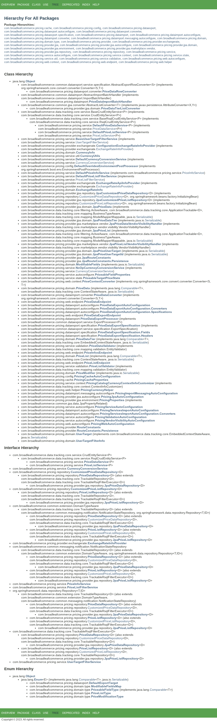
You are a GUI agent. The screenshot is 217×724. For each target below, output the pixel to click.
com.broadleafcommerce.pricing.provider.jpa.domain (165, 45)
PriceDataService (104, 128)
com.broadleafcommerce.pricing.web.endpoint (89, 62)
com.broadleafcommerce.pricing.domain (181, 38)
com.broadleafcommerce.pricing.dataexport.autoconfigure (39, 31)
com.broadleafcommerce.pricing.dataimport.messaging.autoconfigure (113, 38)
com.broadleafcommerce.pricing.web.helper (145, 62)
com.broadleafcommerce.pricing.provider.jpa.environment (39, 48)
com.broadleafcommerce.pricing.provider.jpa (31, 45)
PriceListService (103, 135)
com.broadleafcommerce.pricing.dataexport (129, 28)
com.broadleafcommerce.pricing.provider (86, 41)
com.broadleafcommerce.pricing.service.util (31, 58)
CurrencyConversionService (94, 162)
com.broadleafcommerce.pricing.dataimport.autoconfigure (165, 34)
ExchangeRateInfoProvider (114, 149)
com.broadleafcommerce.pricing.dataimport (101, 34)
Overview (8, 4)
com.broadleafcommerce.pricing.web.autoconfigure (153, 58)
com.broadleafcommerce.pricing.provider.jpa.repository (37, 51)
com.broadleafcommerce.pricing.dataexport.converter (108, 31)
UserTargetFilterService (91, 142)
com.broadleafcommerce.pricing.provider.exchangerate (145, 41)
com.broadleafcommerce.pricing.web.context (31, 62)
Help (96, 4)
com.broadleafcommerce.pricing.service (150, 51)
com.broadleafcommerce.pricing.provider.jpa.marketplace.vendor (115, 48)
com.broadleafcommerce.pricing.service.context (101, 55)
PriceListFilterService (90, 179)
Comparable (129, 288)
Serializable (144, 217)
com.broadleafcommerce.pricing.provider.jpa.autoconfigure (95, 45)
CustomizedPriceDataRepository (101, 196)
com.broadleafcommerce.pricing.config (77, 28)
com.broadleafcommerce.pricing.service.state (161, 55)
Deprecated (71, 4)
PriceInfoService (193, 172)
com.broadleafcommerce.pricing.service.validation (90, 58)
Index (86, 4)
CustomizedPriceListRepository (100, 203)
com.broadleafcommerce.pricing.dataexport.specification (39, 34)
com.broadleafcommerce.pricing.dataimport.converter (36, 38)
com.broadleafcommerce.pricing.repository (99, 51)
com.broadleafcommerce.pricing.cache (28, 28)
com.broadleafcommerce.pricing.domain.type (31, 41)
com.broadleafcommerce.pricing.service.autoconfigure (37, 55)
